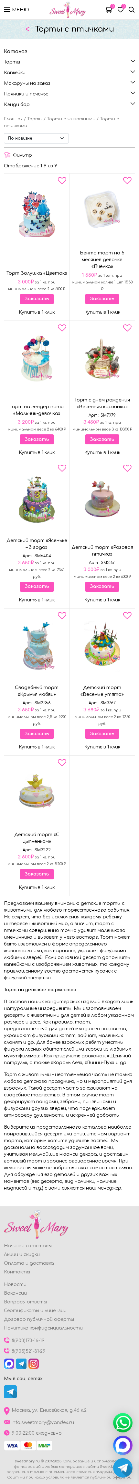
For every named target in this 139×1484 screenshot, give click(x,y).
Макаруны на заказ (27, 83)
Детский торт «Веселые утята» (102, 691)
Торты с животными (71, 119)
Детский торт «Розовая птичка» (102, 551)
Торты (12, 62)
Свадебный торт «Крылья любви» (37, 691)
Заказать (37, 298)
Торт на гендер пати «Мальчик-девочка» (37, 410)
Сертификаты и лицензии (35, 1310)
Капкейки (15, 72)
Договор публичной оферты (39, 1319)
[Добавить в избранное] (62, 182)
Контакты (17, 1272)
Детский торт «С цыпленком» (36, 838)
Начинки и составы (28, 1245)
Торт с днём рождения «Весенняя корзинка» (102, 403)
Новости (15, 1284)
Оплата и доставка (29, 1263)
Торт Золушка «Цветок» (36, 273)
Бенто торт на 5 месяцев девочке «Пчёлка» (102, 260)
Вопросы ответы (25, 1302)
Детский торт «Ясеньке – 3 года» (36, 544)
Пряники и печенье (26, 94)
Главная (13, 119)
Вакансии (15, 1293)
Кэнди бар (17, 104)
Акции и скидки (22, 1254)
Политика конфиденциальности (43, 1328)
